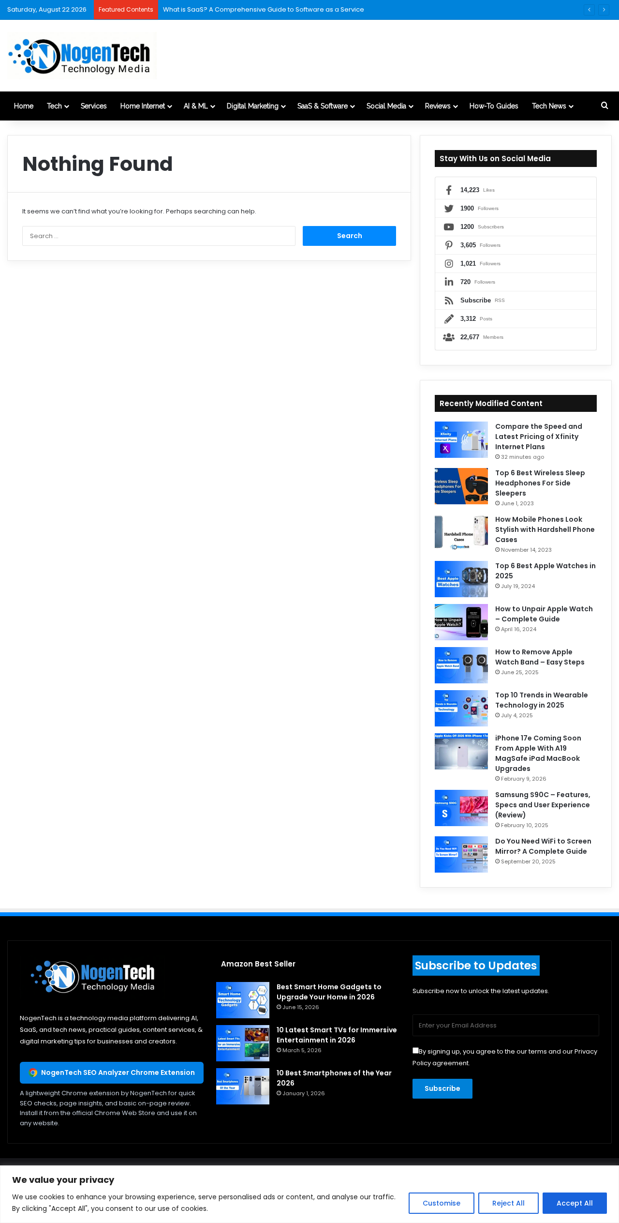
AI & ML (196, 106)
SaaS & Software (322, 106)
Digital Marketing (253, 106)
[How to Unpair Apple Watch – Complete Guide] (461, 622)
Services (94, 106)
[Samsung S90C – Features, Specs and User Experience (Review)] (461, 808)
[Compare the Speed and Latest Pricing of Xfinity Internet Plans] (461, 440)
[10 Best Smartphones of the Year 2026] (242, 1086)
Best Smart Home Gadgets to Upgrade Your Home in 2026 (329, 992)
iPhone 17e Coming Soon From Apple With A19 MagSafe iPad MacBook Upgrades (538, 753)
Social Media (386, 106)
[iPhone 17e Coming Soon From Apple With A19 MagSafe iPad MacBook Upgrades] (461, 751)
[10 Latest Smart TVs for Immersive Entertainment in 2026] (242, 1043)
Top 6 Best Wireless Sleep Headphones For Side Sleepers (540, 483)
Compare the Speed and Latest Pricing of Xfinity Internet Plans (538, 437)
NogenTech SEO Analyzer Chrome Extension (118, 1072)
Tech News (549, 106)
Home (23, 106)
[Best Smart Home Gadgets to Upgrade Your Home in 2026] (242, 1000)
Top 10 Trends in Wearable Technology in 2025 (541, 700)
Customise (441, 1203)
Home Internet (142, 106)
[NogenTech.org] (82, 55)
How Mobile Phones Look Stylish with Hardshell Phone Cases (545, 529)
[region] (309, 1194)
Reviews (438, 106)
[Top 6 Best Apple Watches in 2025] (461, 579)
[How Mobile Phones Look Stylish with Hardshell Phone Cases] (461, 532)
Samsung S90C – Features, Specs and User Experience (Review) (542, 805)
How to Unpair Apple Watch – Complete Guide (544, 614)
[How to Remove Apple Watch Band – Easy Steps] (461, 665)
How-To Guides (494, 106)
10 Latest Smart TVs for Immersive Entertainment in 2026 (337, 1035)
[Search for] (604, 106)
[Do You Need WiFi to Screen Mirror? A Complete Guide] (461, 854)
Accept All (575, 1203)
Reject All (508, 1203)
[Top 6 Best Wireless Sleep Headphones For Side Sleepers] (461, 486)
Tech (54, 106)
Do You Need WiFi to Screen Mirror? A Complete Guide (543, 846)
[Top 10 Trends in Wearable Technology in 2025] (461, 708)
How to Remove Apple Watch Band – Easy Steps (540, 657)
